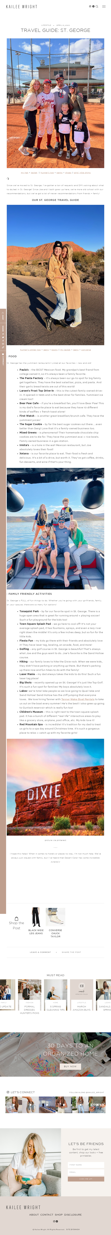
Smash (76, 1229)
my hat (24, 173)
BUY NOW (70, 1066)
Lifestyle (46, 25)
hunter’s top (47, 173)
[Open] (13, 1105)
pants (60, 173)
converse (86, 350)
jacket (34, 173)
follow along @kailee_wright (86, 1092)
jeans (46, 350)
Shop (59, 1215)
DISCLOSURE (73, 1215)
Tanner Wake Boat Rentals (77, 699)
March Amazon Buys (81, 1008)
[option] (36, 922)
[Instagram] (20, 1111)
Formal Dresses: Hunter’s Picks (29, 1010)
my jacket (65, 350)
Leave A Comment (40, 952)
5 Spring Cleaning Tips (56, 1008)
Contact (46, 1215)
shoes (68, 173)
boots (55, 350)
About (34, 1215)
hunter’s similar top (30, 350)
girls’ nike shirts (82, 173)
